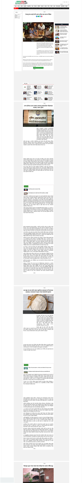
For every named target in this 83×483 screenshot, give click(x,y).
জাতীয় (22, 6)
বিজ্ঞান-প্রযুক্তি (58, 6)
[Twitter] (66, 2)
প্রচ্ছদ (15, 6)
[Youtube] (65, 2)
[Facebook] (63, 2)
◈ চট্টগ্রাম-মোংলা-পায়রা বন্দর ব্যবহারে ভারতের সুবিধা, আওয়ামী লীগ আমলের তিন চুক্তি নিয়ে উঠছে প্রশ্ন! (65, 8)
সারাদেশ (42, 6)
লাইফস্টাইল (62, 6)
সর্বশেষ (19, 6)
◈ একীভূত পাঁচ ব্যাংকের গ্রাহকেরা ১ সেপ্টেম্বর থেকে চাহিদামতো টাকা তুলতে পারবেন (29, 8)
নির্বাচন (51, 6)
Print (34, 69)
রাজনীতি (25, 6)
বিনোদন (35, 6)
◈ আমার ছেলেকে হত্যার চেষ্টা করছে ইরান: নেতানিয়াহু (46, 8)
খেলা (32, 6)
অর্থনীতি (39, 6)
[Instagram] (68, 2)
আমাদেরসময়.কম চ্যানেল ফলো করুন (38, 67)
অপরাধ (46, 6)
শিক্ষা (48, 6)
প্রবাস (54, 6)
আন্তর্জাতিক (29, 6)
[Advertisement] (44, 3)
